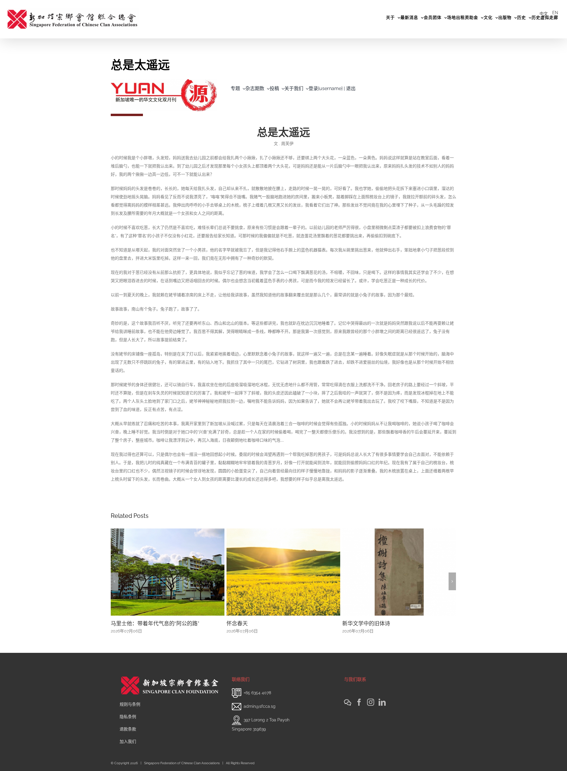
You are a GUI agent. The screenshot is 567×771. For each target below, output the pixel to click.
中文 (544, 13)
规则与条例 (130, 704)
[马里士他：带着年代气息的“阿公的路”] (167, 572)
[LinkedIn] (382, 702)
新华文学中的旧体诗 (366, 623)
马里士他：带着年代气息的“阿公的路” (155, 623)
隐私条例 (128, 716)
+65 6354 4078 (257, 692)
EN (555, 12)
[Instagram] (370, 702)
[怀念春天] (283, 572)
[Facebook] (359, 702)
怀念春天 (237, 623)
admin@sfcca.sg (260, 706)
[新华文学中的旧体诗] (399, 572)
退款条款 (128, 729)
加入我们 (128, 741)
